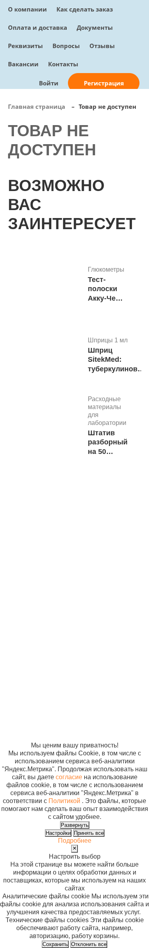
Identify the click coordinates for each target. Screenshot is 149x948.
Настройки (58, 833)
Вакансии (23, 64)
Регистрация (104, 83)
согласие (69, 777)
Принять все (89, 833)
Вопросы (66, 46)
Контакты (63, 64)
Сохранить (55, 944)
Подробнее (74, 840)
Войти (48, 83)
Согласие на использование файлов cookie (30, 729)
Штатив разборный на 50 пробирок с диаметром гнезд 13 (108, 442)
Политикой (64, 800)
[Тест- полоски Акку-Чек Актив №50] (45, 285)
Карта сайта (117, 673)
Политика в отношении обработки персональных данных (29, 697)
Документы (95, 27)
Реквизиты (25, 46)
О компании (27, 9)
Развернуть (75, 825)
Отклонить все (88, 944)
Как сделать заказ (84, 9)
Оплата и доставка (37, 27)
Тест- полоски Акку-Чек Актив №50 (103, 289)
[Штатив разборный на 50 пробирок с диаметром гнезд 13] (45, 426)
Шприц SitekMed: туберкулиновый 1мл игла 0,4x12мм (118, 360)
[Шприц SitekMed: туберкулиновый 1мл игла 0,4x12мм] (45, 356)
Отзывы (102, 46)
